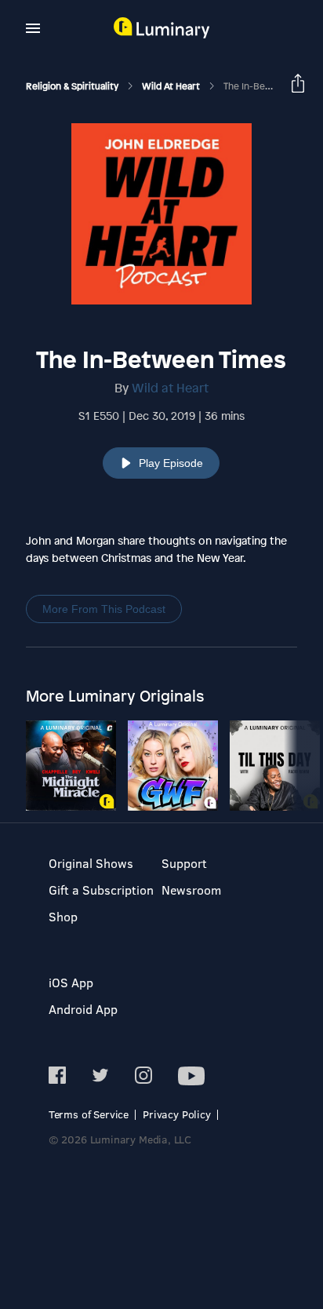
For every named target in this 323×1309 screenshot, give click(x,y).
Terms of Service (89, 1114)
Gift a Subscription (101, 889)
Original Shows (91, 863)
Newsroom (191, 889)
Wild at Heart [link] (172, 86)
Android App (83, 1009)
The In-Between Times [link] (272, 86)
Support (184, 863)
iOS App (71, 982)
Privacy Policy (177, 1114)
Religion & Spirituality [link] (73, 86)
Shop (63, 916)
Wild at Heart (170, 387)
